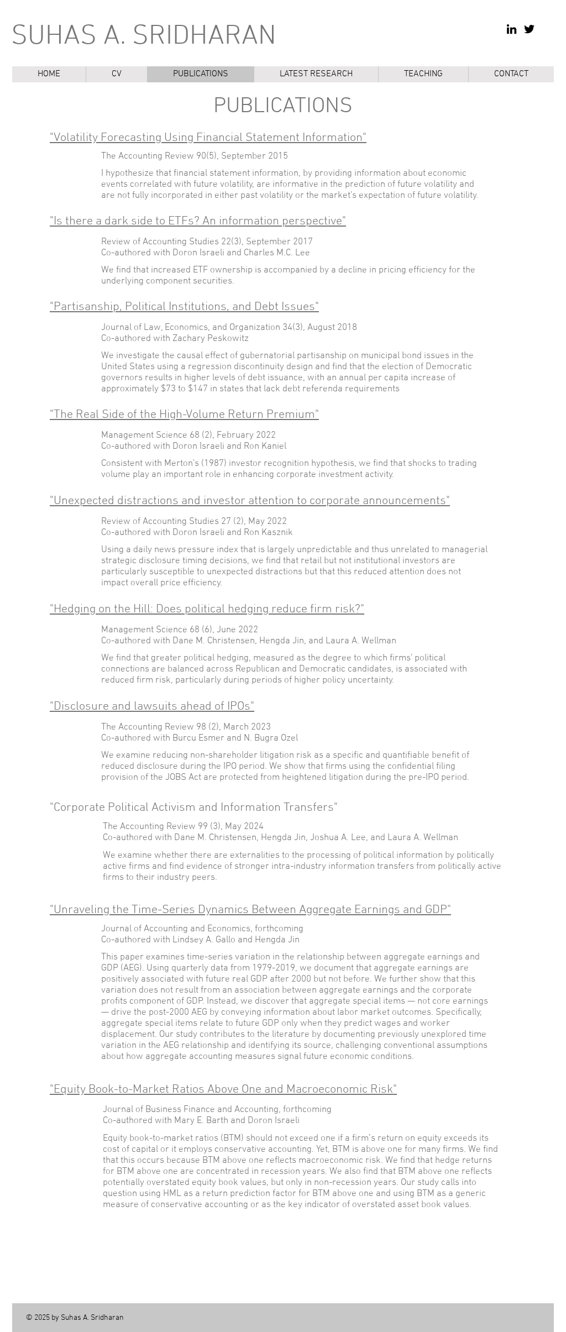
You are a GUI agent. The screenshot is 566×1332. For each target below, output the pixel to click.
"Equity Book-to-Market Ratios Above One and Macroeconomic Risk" (223, 1089)
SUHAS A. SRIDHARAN (143, 37)
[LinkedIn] (511, 29)
